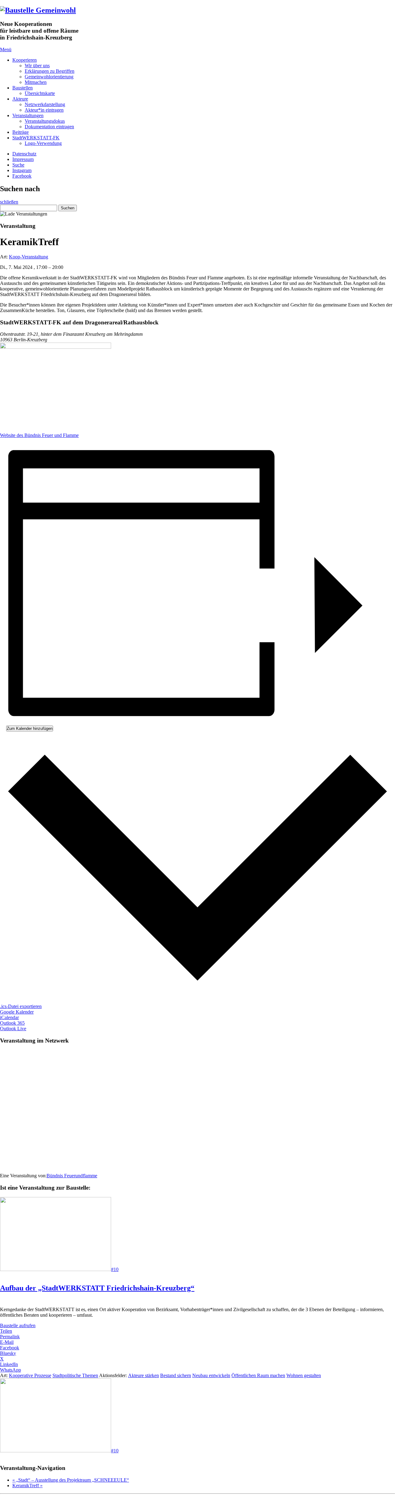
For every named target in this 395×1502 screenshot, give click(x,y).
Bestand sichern (175, 1375)
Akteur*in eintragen (44, 110)
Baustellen (22, 87)
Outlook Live (13, 1028)
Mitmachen (36, 82)
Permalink (10, 1336)
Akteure (20, 98)
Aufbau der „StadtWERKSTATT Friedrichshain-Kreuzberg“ (97, 1288)
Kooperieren (24, 60)
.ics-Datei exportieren (21, 1006)
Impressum (23, 159)
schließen (9, 201)
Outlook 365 (12, 1023)
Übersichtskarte (40, 93)
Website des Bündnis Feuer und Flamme (39, 435)
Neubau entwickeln (211, 1375)
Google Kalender (17, 1011)
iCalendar (9, 1017)
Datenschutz (24, 153)
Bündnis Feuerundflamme (72, 1175)
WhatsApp (10, 1369)
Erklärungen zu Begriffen (49, 71)
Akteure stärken (143, 1375)
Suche (18, 164)
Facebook (21, 176)
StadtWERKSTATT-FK (36, 137)
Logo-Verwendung (43, 143)
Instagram (21, 170)
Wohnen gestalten (303, 1375)
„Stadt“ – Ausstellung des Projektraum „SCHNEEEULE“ (70, 1480)
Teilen (6, 1331)
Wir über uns (37, 65)
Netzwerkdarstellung (45, 104)
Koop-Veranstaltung (28, 256)
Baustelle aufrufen (17, 1325)
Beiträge (20, 132)
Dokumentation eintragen (49, 126)
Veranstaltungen (28, 115)
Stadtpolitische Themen (75, 1375)
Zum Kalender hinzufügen (29, 728)
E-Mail (7, 1342)
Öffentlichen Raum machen (258, 1375)
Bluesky (8, 1353)
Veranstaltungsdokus (45, 121)
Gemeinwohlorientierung (49, 76)
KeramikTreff (27, 1485)
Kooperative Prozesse (30, 1375)
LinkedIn (9, 1364)
